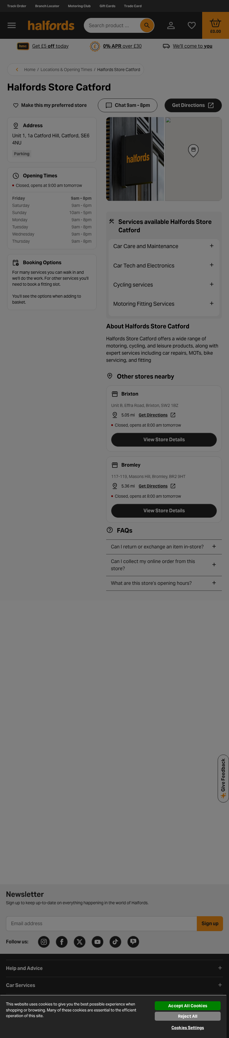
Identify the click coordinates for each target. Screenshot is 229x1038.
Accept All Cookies (187, 1005)
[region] (113, 1016)
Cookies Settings (187, 1027)
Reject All (187, 1016)
